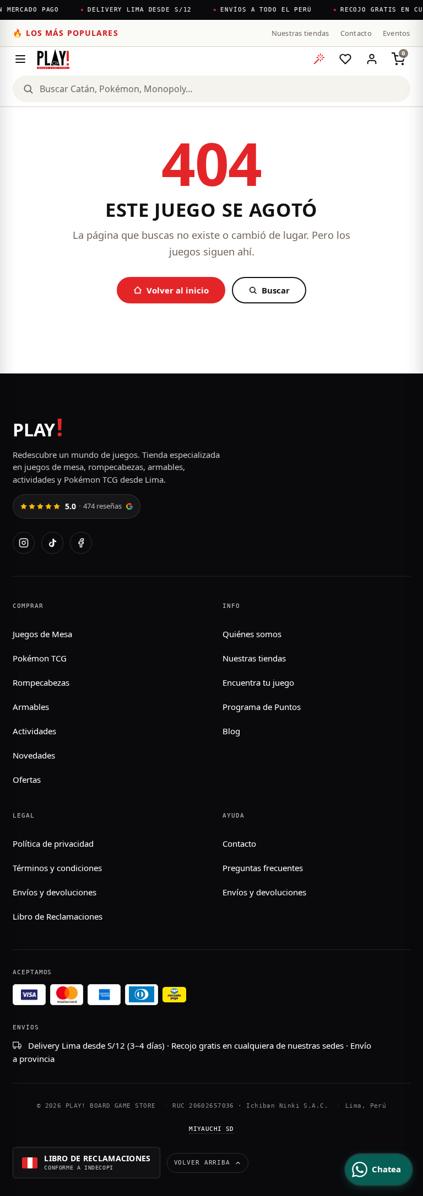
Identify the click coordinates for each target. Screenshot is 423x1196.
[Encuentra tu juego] (319, 59)
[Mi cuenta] (372, 59)
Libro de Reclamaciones (57, 916)
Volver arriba (202, 1162)
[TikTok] (52, 543)
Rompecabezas (41, 682)
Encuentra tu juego (258, 682)
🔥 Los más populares (65, 33)
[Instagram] (24, 543)
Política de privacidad (53, 843)
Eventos (396, 33)
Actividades (34, 730)
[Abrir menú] (20, 59)
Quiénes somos (252, 633)
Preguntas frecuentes (263, 867)
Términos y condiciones (57, 867)
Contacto (356, 33)
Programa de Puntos (262, 706)
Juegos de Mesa (42, 633)
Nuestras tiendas (300, 33)
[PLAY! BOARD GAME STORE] (53, 59)
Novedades (34, 755)
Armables (31, 706)
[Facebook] (81, 543)
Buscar (276, 290)
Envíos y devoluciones (54, 892)
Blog (231, 730)
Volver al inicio (178, 290)
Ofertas (27, 779)
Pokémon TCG (40, 658)
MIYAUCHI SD (211, 1129)
